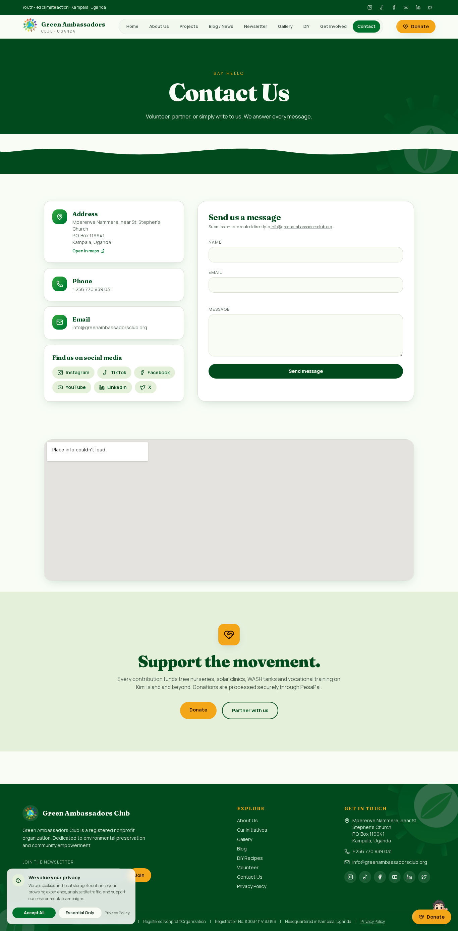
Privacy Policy (251, 886)
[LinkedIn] (418, 7)
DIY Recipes (250, 858)
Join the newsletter (48, 862)
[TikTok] (382, 7)
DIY (306, 26)
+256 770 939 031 (372, 851)
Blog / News (221, 26)
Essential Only (80, 913)
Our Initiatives (252, 830)
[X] (430, 7)
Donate (420, 26)
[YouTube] (406, 7)
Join (140, 875)
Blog (242, 848)
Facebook (159, 372)
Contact (366, 26)
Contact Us (250, 877)
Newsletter (255, 26)
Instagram (77, 372)
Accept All (34, 913)
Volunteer (248, 867)
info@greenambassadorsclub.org (301, 227)
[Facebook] (394, 7)
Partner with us (250, 710)
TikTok (118, 372)
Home (132, 26)
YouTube (76, 387)
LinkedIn (117, 387)
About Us (159, 26)
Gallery (285, 26)
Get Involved (333, 26)
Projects (189, 26)
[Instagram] (369, 7)
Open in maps (85, 251)
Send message (306, 371)
